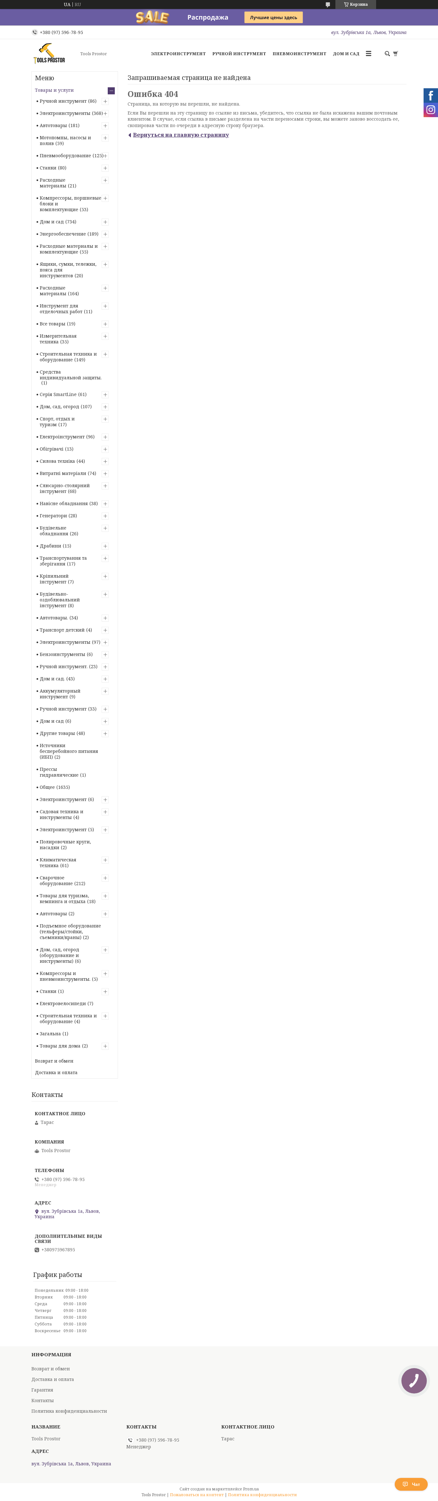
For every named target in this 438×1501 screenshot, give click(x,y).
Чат (416, 1484)
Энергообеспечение (63, 234)
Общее (47, 787)
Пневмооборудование (65, 155)
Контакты (42, 1400)
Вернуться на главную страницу (181, 134)
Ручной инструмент (239, 53)
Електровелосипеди (63, 1003)
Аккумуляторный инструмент (60, 694)
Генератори (53, 516)
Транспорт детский (62, 630)
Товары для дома (60, 1046)
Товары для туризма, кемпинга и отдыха (64, 898)
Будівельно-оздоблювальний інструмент (60, 599)
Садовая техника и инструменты (61, 814)
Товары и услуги (54, 90)
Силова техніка (57, 461)
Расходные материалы (53, 183)
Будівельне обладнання (54, 531)
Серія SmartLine (58, 394)
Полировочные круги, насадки (65, 844)
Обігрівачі (51, 449)
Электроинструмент (178, 53)
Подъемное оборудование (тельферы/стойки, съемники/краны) (70, 931)
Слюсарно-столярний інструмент (65, 488)
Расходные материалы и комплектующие (69, 249)
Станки (48, 168)
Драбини (50, 546)
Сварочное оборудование (56, 880)
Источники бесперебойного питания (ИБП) (69, 751)
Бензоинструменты (62, 654)
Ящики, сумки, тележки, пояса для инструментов (68, 270)
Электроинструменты (65, 113)
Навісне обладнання (64, 503)
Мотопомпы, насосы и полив (65, 140)
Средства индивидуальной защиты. (71, 375)
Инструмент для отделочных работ (61, 309)
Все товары (52, 324)
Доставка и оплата (56, 1072)
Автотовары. (54, 618)
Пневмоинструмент (299, 53)
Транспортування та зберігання (63, 561)
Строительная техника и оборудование (68, 357)
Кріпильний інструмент (54, 579)
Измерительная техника (58, 339)
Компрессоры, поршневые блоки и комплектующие (70, 203)
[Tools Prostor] (53, 53)
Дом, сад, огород (59, 406)
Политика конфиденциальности (69, 1411)
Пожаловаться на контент (197, 1494)
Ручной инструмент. (64, 666)
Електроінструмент (62, 437)
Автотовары (53, 125)
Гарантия (42, 1390)
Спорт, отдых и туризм (57, 421)
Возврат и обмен (54, 1061)
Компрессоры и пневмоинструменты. (65, 976)
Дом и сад (346, 53)
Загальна (50, 1034)
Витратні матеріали (63, 473)
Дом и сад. (52, 679)
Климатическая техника (58, 862)
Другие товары (57, 733)
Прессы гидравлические (59, 772)
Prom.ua (251, 1489)
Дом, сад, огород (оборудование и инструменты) (59, 955)
